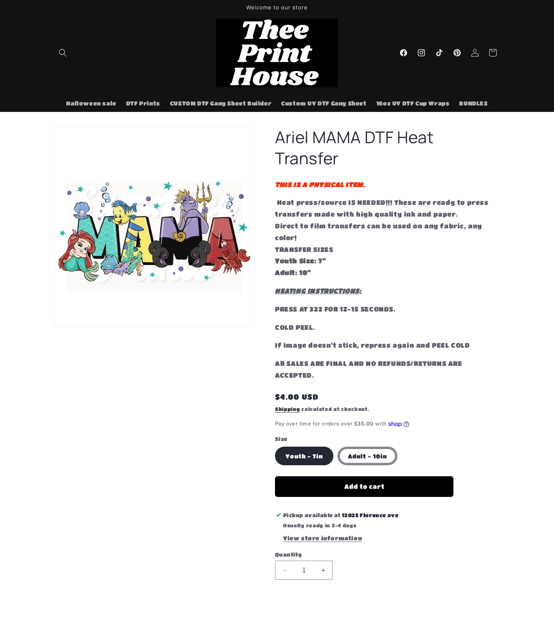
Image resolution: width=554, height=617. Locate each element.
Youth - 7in (304, 456)
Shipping (287, 409)
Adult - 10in (367, 456)
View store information (322, 538)
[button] (63, 53)
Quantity (288, 554)
